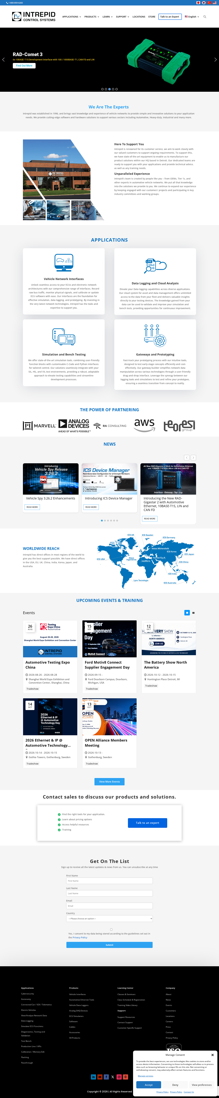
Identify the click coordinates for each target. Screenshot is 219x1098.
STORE (151, 17)
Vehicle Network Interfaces (64, 279)
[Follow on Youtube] (99, 1077)
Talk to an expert (147, 823)
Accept (149, 1084)
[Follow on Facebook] (106, 1077)
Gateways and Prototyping (155, 354)
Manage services (145, 1076)
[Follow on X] (112, 1077)
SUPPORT (121, 17)
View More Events (109, 781)
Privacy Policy (162, 1092)
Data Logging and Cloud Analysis (155, 283)
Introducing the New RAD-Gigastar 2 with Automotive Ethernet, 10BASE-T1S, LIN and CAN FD (166, 504)
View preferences (202, 1084)
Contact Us (189, 1092)
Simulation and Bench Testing (64, 354)
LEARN (106, 17)
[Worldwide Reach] (146, 587)
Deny (175, 1084)
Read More (32, 507)
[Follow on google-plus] (125, 1077)
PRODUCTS (90, 17)
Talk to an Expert (169, 16)
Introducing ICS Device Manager (108, 498)
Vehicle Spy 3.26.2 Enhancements (50, 498)
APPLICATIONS (70, 17)
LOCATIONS (139, 17)
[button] (212, 1055)
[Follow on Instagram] (119, 1077)
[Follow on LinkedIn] (93, 1077)
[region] (109, 59)
